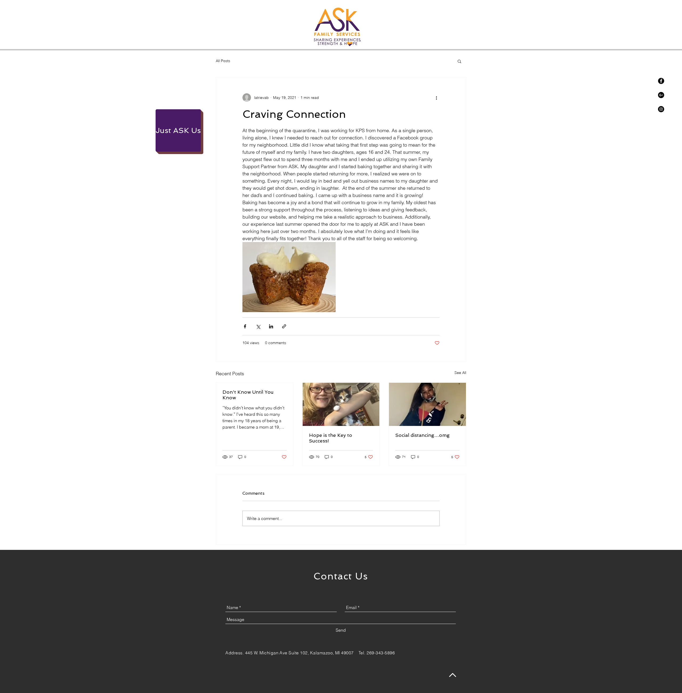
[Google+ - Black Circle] (661, 95)
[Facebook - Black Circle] (661, 81)
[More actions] (436, 97)
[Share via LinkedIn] (271, 326)
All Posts (223, 60)
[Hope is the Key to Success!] (341, 404)
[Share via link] (284, 326)
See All (460, 372)
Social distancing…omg (422, 435)
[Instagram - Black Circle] (661, 109)
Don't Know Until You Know (248, 394)
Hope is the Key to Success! (330, 438)
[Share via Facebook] (244, 326)
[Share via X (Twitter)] (258, 326)
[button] (459, 61)
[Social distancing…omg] (427, 404)
